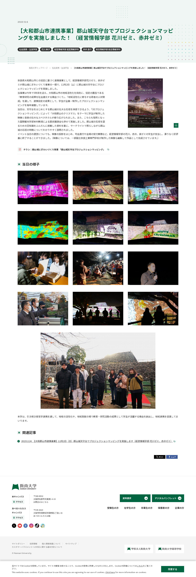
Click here (110, 572)
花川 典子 (45, 49)
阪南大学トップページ (38, 67)
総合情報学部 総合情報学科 (108, 49)
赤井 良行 (87, 49)
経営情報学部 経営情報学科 (66, 49)
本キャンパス (18, 496)
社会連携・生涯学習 (28, 49)
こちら (140, 565)
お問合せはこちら (40, 502)
